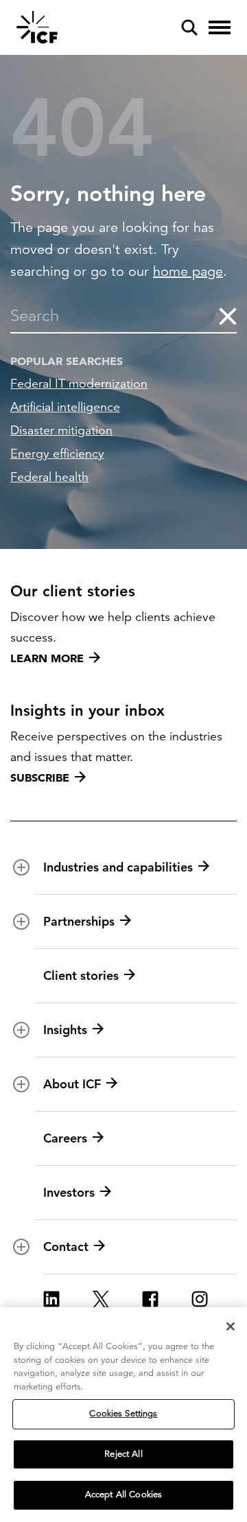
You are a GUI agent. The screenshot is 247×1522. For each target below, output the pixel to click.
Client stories (81, 975)
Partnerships (79, 921)
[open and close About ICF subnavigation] (21, 1084)
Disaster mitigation (61, 430)
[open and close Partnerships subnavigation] (21, 921)
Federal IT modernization (79, 383)
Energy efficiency (57, 453)
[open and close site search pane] (189, 27)
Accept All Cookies (123, 1494)
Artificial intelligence (65, 406)
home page (188, 271)
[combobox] (113, 316)
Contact (66, 1246)
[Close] (230, 1326)
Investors (69, 1192)
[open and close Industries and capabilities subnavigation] (21, 867)
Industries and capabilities (118, 867)
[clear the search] (227, 316)
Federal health (49, 476)
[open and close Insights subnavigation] (21, 1030)
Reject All (123, 1454)
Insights (65, 1030)
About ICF (72, 1084)
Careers (65, 1138)
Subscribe (39, 777)
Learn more (47, 658)
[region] (123, 1414)
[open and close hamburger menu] (220, 27)
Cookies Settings (123, 1413)
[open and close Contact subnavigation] (21, 1247)
